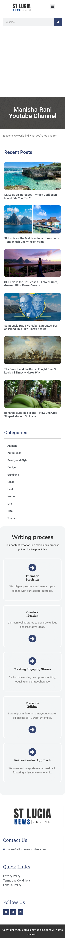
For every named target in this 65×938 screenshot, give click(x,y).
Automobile (14, 453)
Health (11, 489)
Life (9, 503)
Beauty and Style (17, 460)
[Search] (58, 22)
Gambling (13, 474)
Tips (10, 510)
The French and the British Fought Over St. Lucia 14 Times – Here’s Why (30, 371)
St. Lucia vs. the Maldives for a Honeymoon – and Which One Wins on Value (31, 240)
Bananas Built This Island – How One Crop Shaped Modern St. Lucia (30, 414)
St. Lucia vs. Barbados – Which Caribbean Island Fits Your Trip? (30, 196)
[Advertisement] (32, 63)
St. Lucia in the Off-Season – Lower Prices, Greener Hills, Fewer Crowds (31, 283)
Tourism (12, 518)
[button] (52, 6)
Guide (10, 481)
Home (11, 496)
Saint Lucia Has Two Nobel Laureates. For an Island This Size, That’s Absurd (30, 327)
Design (11, 467)
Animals (12, 445)
